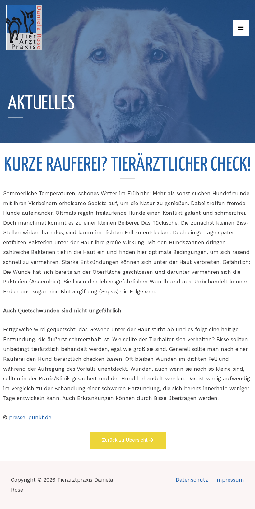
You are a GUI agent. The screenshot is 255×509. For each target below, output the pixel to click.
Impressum (229, 480)
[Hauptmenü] (241, 28)
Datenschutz (192, 480)
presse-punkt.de (30, 417)
